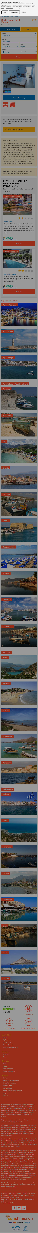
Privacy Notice (9, 8)
